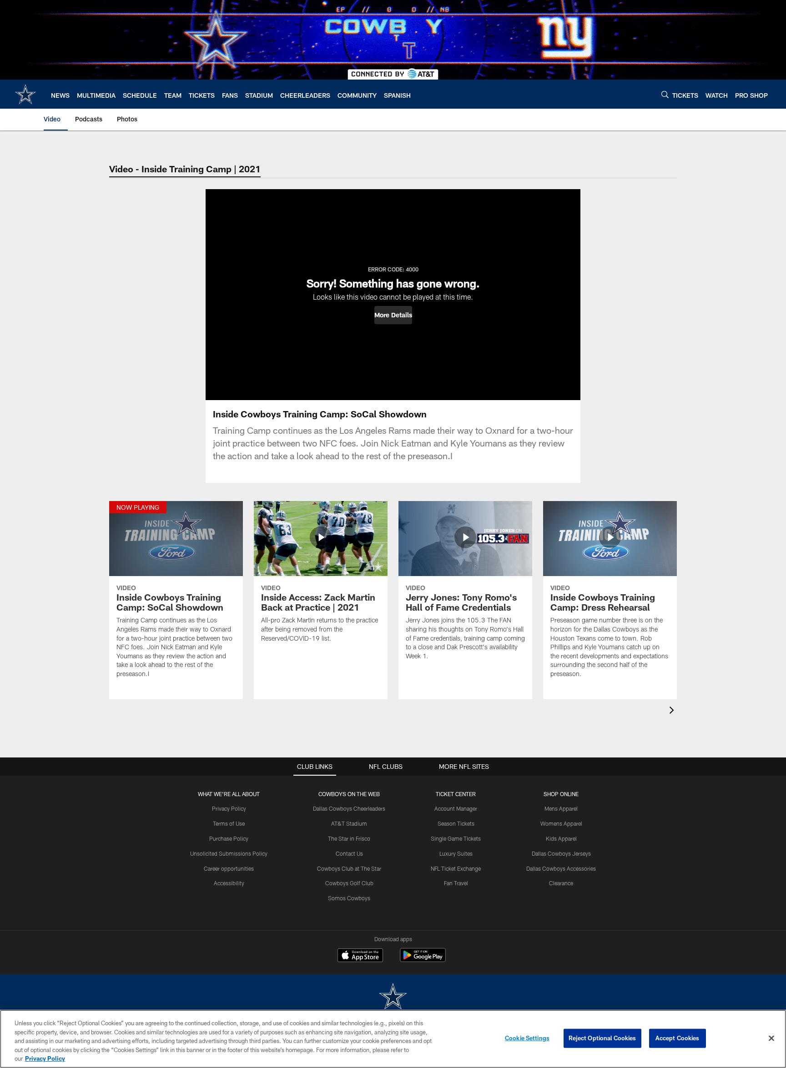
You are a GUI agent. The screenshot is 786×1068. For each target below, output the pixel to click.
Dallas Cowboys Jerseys (561, 853)
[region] (393, 1039)
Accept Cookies (677, 1038)
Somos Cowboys (349, 898)
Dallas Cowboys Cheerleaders (349, 808)
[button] (393, 315)
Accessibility (229, 883)
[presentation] (673, 711)
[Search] (665, 94)
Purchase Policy (228, 838)
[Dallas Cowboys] (393, 997)
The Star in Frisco (349, 838)
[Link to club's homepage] (25, 94)
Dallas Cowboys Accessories (561, 868)
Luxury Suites (456, 853)
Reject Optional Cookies (602, 1038)
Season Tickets (456, 823)
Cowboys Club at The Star (349, 868)
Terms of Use (229, 823)
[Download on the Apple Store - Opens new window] (360, 956)
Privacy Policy (229, 808)
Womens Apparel (561, 823)
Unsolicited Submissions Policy (228, 853)
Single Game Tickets (456, 838)
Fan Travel (456, 883)
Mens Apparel (561, 808)
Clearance (561, 883)
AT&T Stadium (349, 823)
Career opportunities (229, 868)
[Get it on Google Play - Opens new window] (423, 959)
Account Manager (455, 808)
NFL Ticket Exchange (456, 868)
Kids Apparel (561, 838)
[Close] (771, 1038)
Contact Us (349, 853)
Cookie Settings (527, 1038)
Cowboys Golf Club (349, 883)
